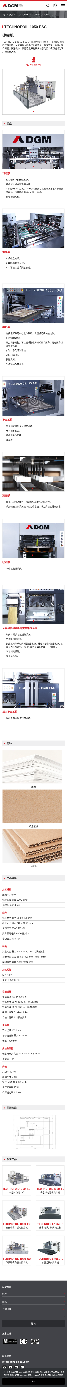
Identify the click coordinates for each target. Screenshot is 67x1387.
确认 (33, 1381)
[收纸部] (33, 538)
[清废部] (33, 472)
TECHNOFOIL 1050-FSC (42, 15)
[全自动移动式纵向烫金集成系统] (33, 604)
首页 (4, 15)
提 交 (33, 1323)
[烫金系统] (33, 396)
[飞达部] (33, 149)
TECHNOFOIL (22, 15)
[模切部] (33, 303)
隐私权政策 (58, 1375)
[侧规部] (33, 228)
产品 (11, 15)
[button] (33, 111)
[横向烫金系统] (33, 688)
